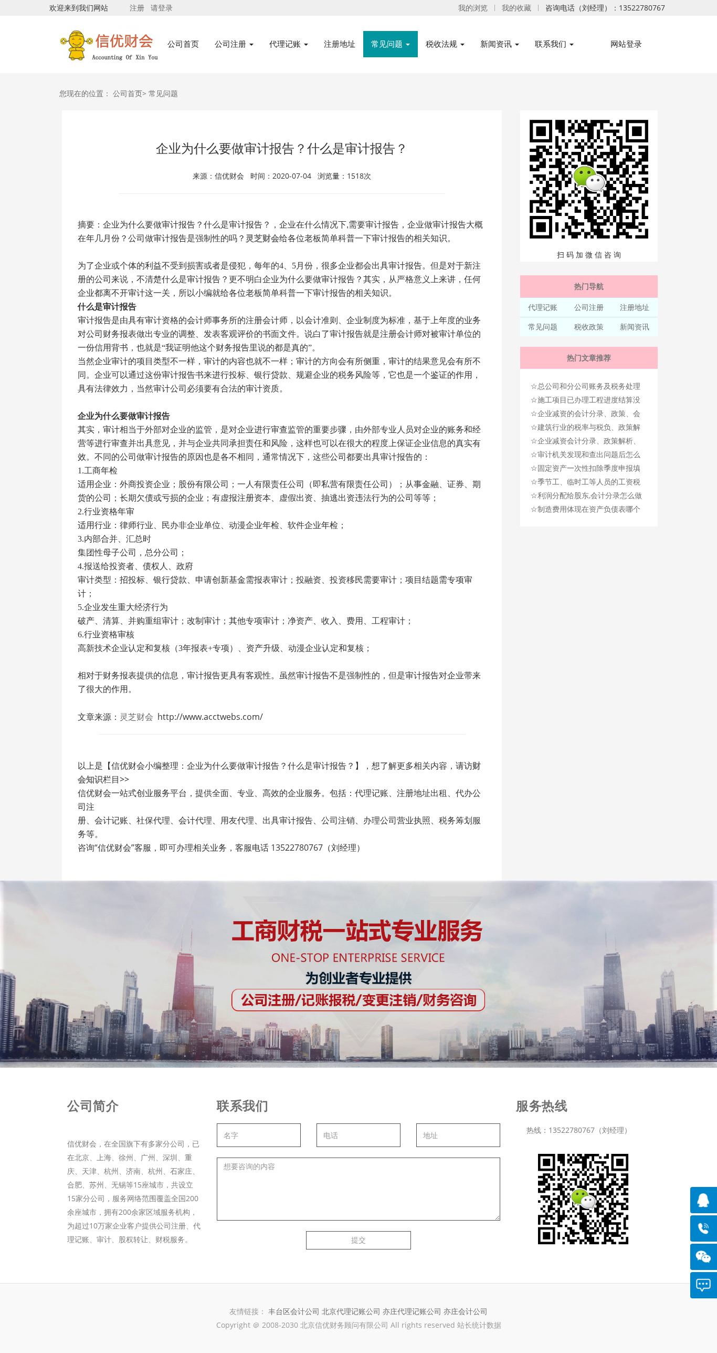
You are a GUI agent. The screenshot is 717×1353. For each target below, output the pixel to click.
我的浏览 (473, 8)
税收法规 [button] (442, 43)
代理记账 (542, 307)
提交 (358, 1240)
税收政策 (589, 327)
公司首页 (183, 43)
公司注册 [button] (231, 43)
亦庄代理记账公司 (413, 1311)
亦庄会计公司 (466, 1311)
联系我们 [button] (551, 43)
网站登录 (626, 43)
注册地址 (339, 43)
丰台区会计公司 (294, 1311)
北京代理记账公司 (351, 1311)
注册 (137, 8)
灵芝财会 (262, 238)
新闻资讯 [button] (497, 43)
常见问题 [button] (388, 43)
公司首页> (129, 93)
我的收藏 (516, 8)
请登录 (162, 8)
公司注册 (589, 307)
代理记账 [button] (286, 43)
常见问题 (163, 93)
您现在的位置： (85, 93)
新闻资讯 (634, 327)
